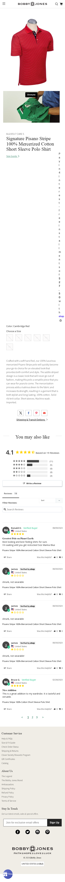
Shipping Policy (8, 788)
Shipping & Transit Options (30, 419)
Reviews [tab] (8, 493)
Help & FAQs (7, 738)
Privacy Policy (8, 796)
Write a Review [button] (33, 483)
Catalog (5, 763)
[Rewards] (8, 874)
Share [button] (9, 557)
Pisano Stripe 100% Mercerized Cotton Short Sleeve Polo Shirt (31, 550)
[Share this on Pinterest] (36, 413)
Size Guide (12, 156)
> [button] (43, 717)
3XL (9, 346)
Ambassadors (8, 784)
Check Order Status (10, 746)
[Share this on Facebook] (29, 413)
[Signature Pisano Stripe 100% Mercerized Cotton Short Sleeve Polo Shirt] (32, 53)
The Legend (7, 776)
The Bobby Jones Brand (12, 780)
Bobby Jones (35, 857)
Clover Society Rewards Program (16, 755)
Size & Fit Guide (8, 742)
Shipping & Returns (10, 751)
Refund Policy (8, 792)
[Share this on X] (21, 413)
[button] (55, 557)
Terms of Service (9, 800)
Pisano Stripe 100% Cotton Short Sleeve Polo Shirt (26, 702)
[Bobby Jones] (32, 4)
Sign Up (54, 822)
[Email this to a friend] (44, 413)
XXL (46, 337)
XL (37, 337)
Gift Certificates (8, 759)
